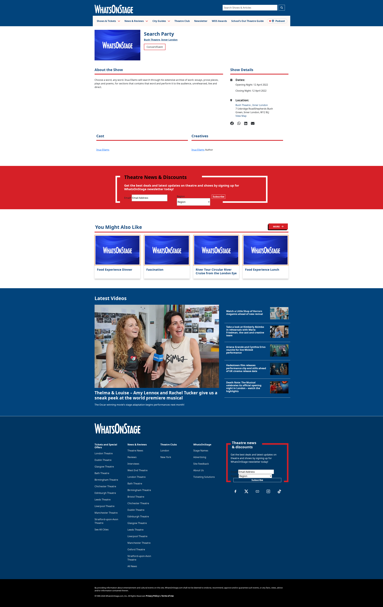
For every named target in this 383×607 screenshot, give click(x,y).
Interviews (133, 463)
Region (181, 196)
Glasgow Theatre (104, 466)
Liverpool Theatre (104, 506)
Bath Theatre (102, 473)
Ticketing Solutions (204, 477)
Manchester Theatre (106, 512)
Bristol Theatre (135, 496)
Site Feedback (201, 463)
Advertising (199, 457)
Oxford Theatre (136, 549)
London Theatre (104, 453)
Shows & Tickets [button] (107, 21)
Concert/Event (155, 47)
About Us (198, 470)
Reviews (132, 457)
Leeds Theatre (103, 499)
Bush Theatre (243, 105)
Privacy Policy (152, 596)
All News (132, 566)
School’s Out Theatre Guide (247, 21)
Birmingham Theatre (106, 479)
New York (165, 457)
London (164, 450)
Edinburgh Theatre (105, 493)
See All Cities (102, 529)
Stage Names (200, 450)
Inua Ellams (102, 149)
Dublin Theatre (103, 460)
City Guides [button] (159, 21)
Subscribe (218, 196)
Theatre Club (182, 21)
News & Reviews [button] (134, 21)
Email (128, 197)
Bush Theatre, (152, 39)
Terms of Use (167, 596)
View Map (241, 116)
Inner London (169, 39)
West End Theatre (137, 470)
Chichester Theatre (105, 486)
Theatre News (135, 450)
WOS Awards (219, 21)
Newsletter (200, 21)
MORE (276, 226)
